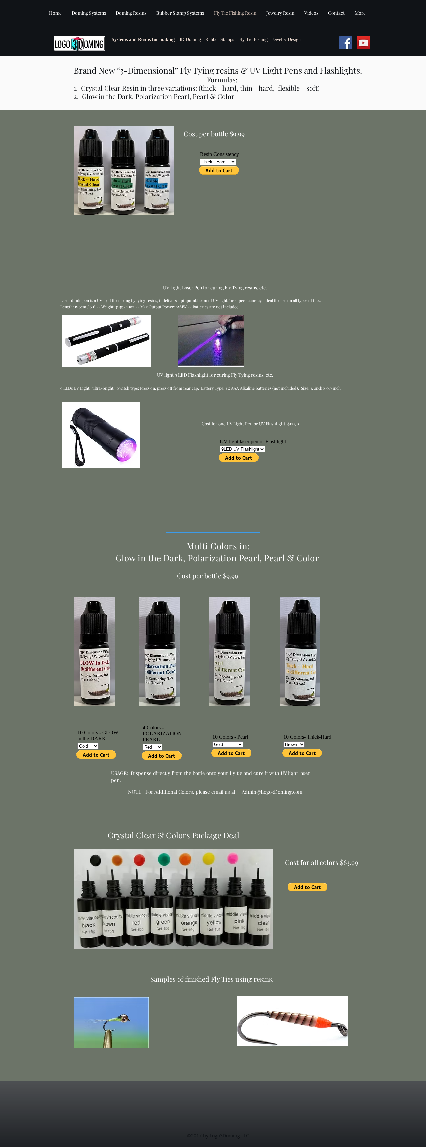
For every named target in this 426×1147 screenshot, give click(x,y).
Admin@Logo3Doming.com (272, 791)
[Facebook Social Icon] (345, 42)
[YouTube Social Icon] (363, 42)
